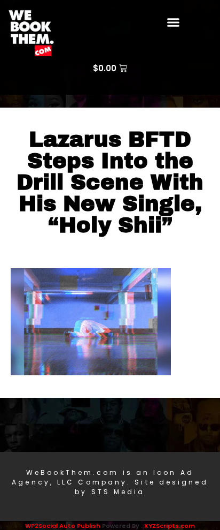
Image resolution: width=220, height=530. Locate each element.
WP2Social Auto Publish (62, 525)
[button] (173, 22)
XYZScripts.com (169, 525)
